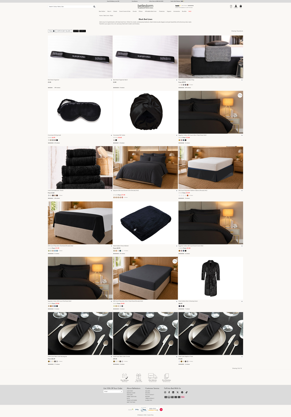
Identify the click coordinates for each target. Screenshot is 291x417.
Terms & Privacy (149, 398)
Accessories (176, 11)
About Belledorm (133, 388)
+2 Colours (191, 84)
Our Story (130, 391)
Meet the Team (131, 402)
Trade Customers (132, 400)
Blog (128, 398)
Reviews (147, 396)
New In (109, 11)
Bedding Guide (131, 393)
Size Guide (130, 394)
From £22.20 (51, 359)
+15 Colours (126, 250)
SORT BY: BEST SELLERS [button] (63, 31)
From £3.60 (51, 193)
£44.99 (180, 303)
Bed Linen (106, 15)
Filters (51, 31)
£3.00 (49, 82)
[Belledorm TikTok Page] (186, 392)
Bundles (184, 11)
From (184, 137)
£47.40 (115, 359)
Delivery (147, 391)
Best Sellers (102, 11)
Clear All (82, 31)
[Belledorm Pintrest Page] (182, 392)
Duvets (135, 11)
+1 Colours (60, 195)
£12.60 (180, 359)
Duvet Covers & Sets (124, 11)
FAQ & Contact (149, 394)
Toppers (169, 11)
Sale (189, 11)
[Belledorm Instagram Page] (165, 392)
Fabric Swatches (131, 396)
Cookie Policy (150, 415)
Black (111, 15)
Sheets (115, 11)
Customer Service (152, 388)
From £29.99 (182, 82)
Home (101, 15)
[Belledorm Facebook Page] (169, 392)
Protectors (162, 11)
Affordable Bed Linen (150, 11)
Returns (147, 393)
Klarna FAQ (148, 400)
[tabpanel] (80, 56)
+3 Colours (60, 361)
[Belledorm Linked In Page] (173, 392)
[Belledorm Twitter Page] (177, 392)
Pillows (140, 11)
